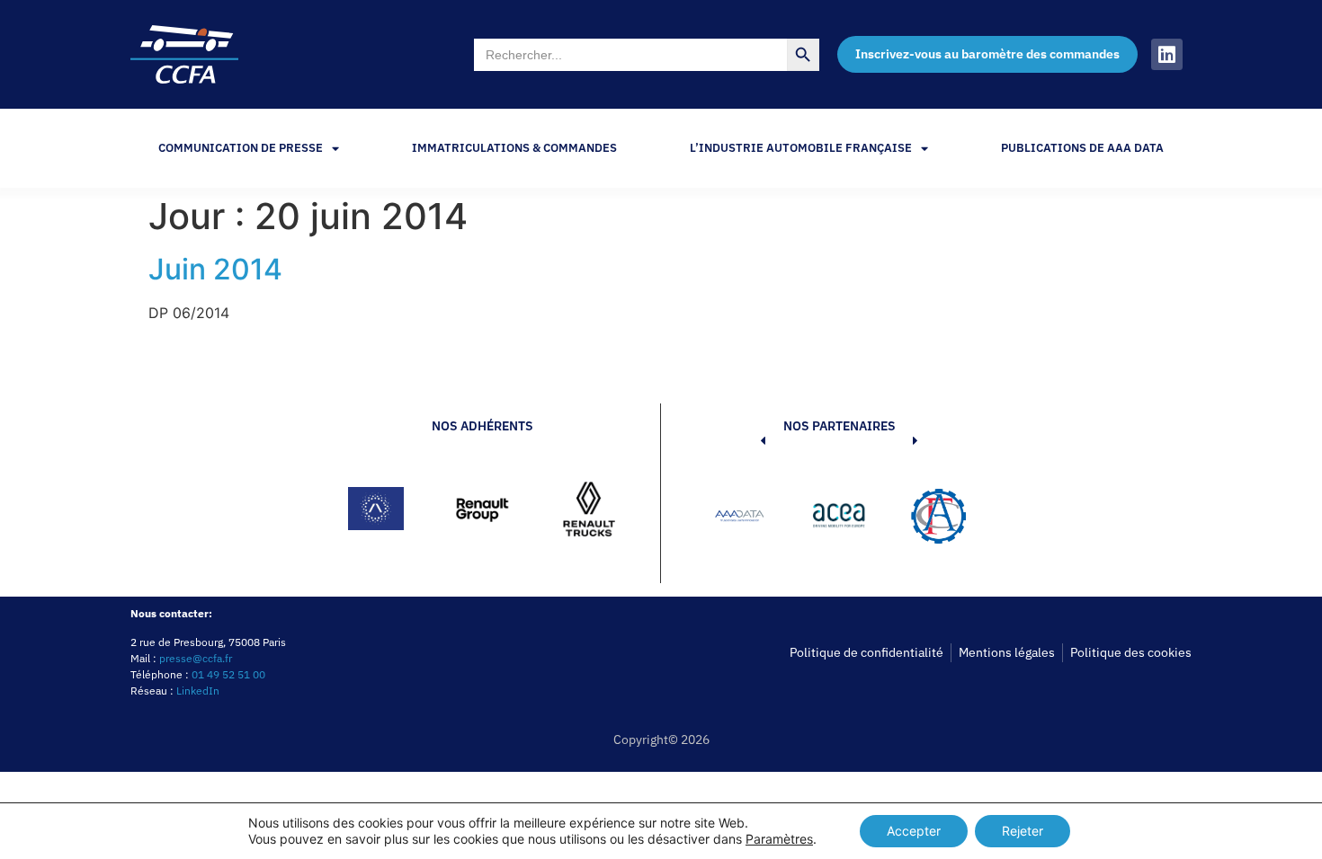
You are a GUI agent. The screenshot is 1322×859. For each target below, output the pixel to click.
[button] (735, 518)
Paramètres (779, 838)
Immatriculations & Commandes (514, 147)
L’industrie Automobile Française (801, 147)
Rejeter (1022, 830)
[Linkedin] (1167, 54)
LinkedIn (197, 690)
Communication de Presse (240, 147)
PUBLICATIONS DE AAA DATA (1082, 147)
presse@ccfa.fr (195, 658)
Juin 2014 (215, 269)
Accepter (914, 830)
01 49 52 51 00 (228, 674)
